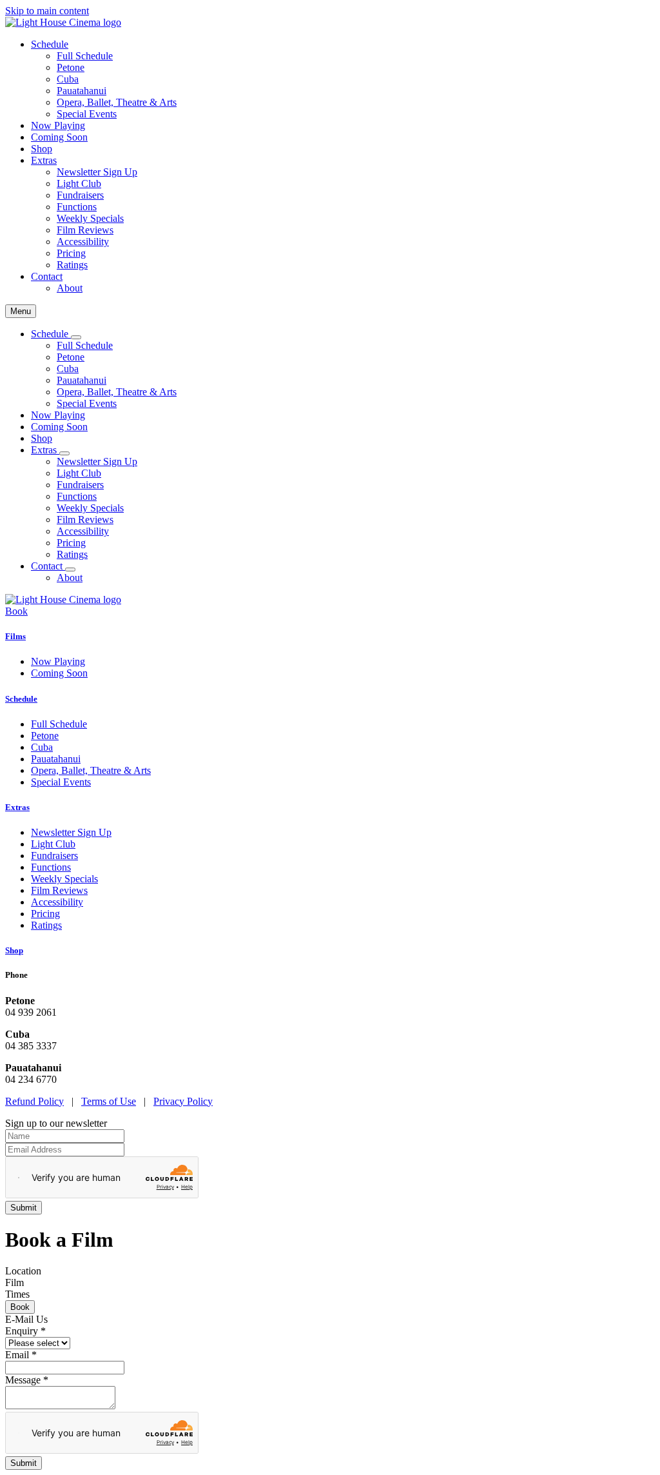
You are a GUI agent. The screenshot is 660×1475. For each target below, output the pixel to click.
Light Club (79, 183)
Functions (77, 206)
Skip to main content (47, 10)
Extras (17, 807)
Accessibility (83, 241)
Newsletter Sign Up (97, 171)
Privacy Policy (183, 1101)
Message (26, 1379)
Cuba (68, 79)
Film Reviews (85, 229)
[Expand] (76, 337)
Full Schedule (85, 55)
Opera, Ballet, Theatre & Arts (117, 102)
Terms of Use (108, 1101)
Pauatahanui (81, 90)
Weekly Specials (90, 218)
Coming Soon (59, 137)
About (69, 287)
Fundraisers (80, 195)
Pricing (71, 253)
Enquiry (25, 1330)
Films (15, 636)
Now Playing (58, 125)
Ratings (72, 264)
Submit (23, 1463)
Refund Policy (34, 1101)
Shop (41, 148)
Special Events (87, 113)
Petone (70, 67)
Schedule (21, 699)
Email (21, 1354)
